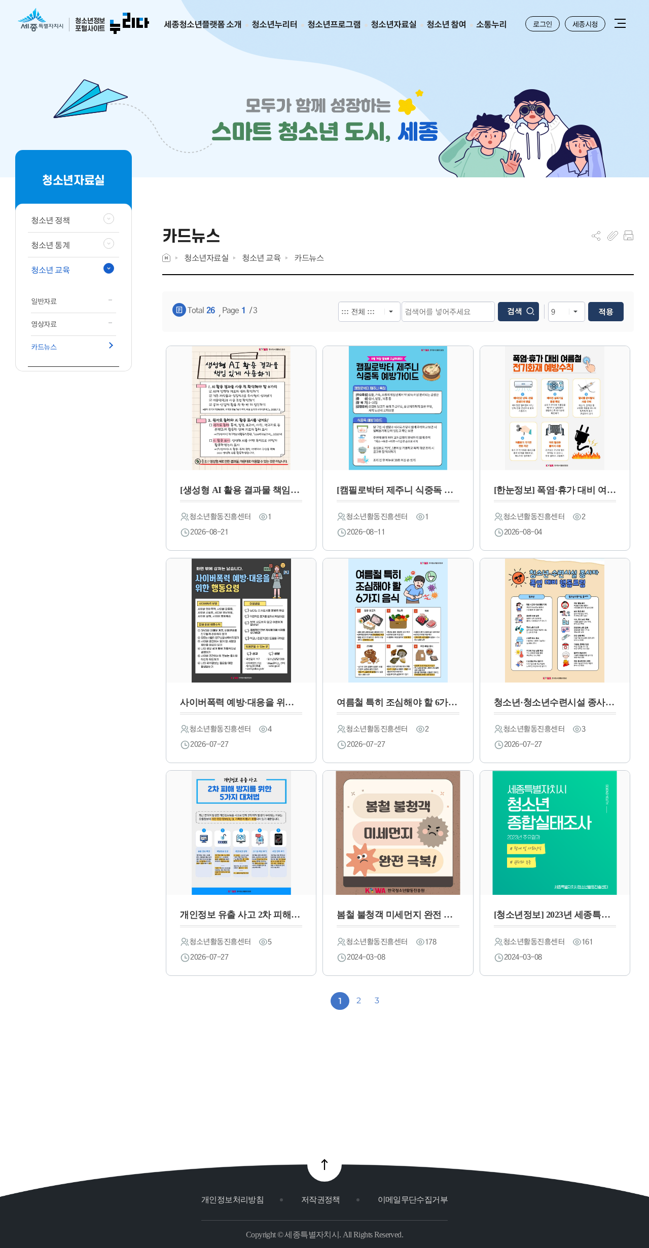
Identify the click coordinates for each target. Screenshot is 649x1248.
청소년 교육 (261, 257)
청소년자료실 (206, 257)
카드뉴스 (308, 257)
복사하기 (612, 236)
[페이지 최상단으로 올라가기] (324, 1164)
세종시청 (585, 24)
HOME (166, 257)
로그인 (542, 24)
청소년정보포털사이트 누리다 (83, 21)
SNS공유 (596, 236)
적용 (606, 311)
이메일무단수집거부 (413, 1199)
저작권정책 (320, 1199)
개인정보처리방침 (232, 1199)
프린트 (628, 236)
